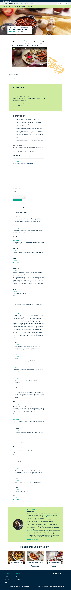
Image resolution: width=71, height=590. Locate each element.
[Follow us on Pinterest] (60, 573)
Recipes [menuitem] (21, 3)
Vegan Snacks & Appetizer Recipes (35, 562)
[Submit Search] (66, 3)
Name (14, 178)
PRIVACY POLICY (46, 586)
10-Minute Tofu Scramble (17, 565)
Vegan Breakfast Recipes (16, 562)
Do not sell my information (58, 586)
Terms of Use (40, 586)
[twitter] (13, 78)
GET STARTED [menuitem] (5, 3)
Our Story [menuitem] (32, 3)
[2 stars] (15, 188)
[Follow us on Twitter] (53, 573)
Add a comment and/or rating (20, 160)
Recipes (17, 576)
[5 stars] (19, 188)
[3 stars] (16, 188)
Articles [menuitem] (26, 3)
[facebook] (11, 78)
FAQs (6, 582)
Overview (6, 576)
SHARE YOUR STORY (19, 579)
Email (14, 182)
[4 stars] (18, 188)
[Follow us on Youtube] (56, 573)
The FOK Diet (7, 579)
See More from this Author (33, 539)
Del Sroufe (12, 74)
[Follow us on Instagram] (58, 573)
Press (51, 586)
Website (14, 191)
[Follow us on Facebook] (51, 573)
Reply (14, 234)
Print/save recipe (43, 41)
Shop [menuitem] (17, 3)
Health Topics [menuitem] (12, 3)
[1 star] (14, 188)
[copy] (18, 78)
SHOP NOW (29, 6)
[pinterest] (14, 78)
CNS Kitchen (49, 515)
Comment (15, 165)
